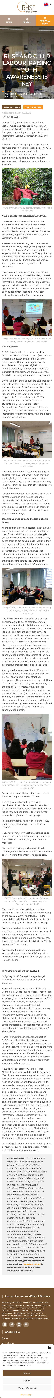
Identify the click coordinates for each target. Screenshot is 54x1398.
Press (5, 1338)
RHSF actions (12, 107)
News (9, 91)
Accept (27, 1373)
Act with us (8, 1343)
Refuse (27, 1380)
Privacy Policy (25, 1394)
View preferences (27, 1388)
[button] (49, 1347)
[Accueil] (3, 91)
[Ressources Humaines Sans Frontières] (27, 7)
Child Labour (33, 107)
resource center (32, 1264)
